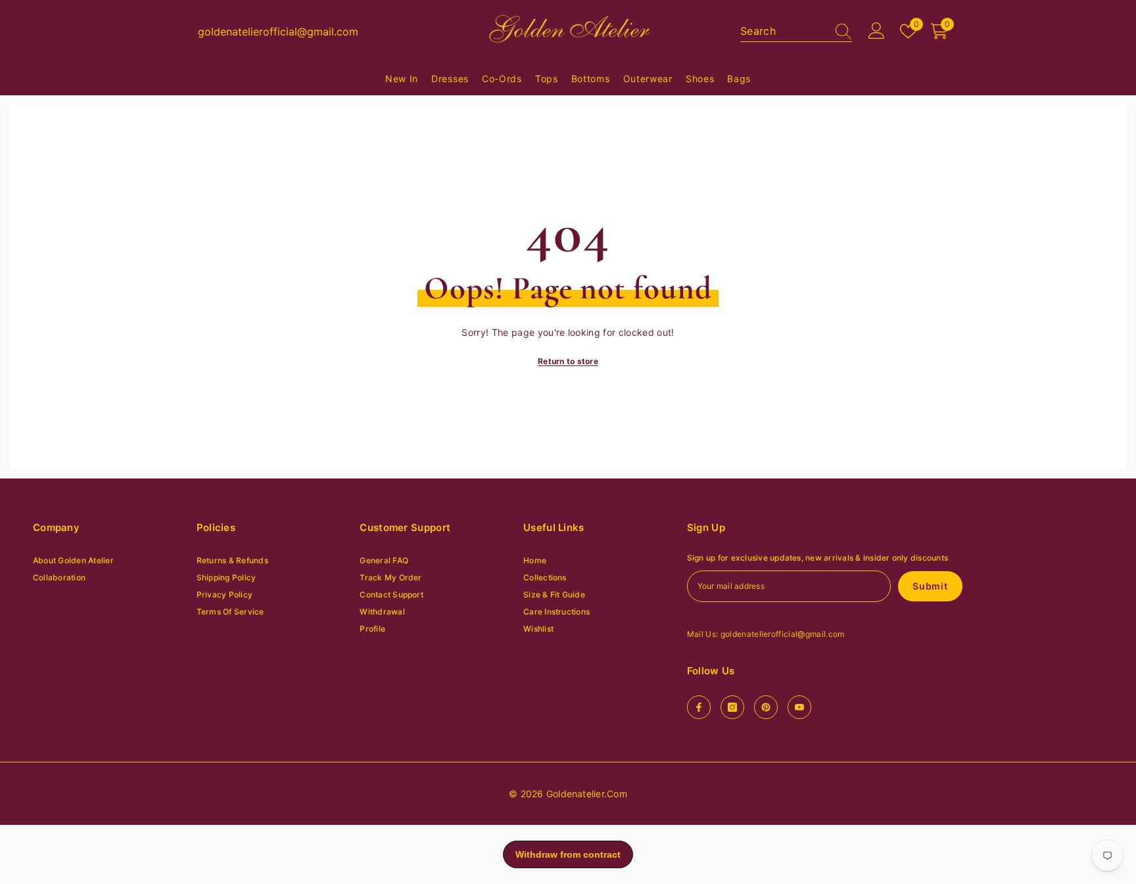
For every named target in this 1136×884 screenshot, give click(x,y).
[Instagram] (732, 707)
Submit (929, 586)
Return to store (568, 361)
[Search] (796, 31)
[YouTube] (799, 707)
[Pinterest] (766, 707)
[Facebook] (699, 707)
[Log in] (876, 31)
